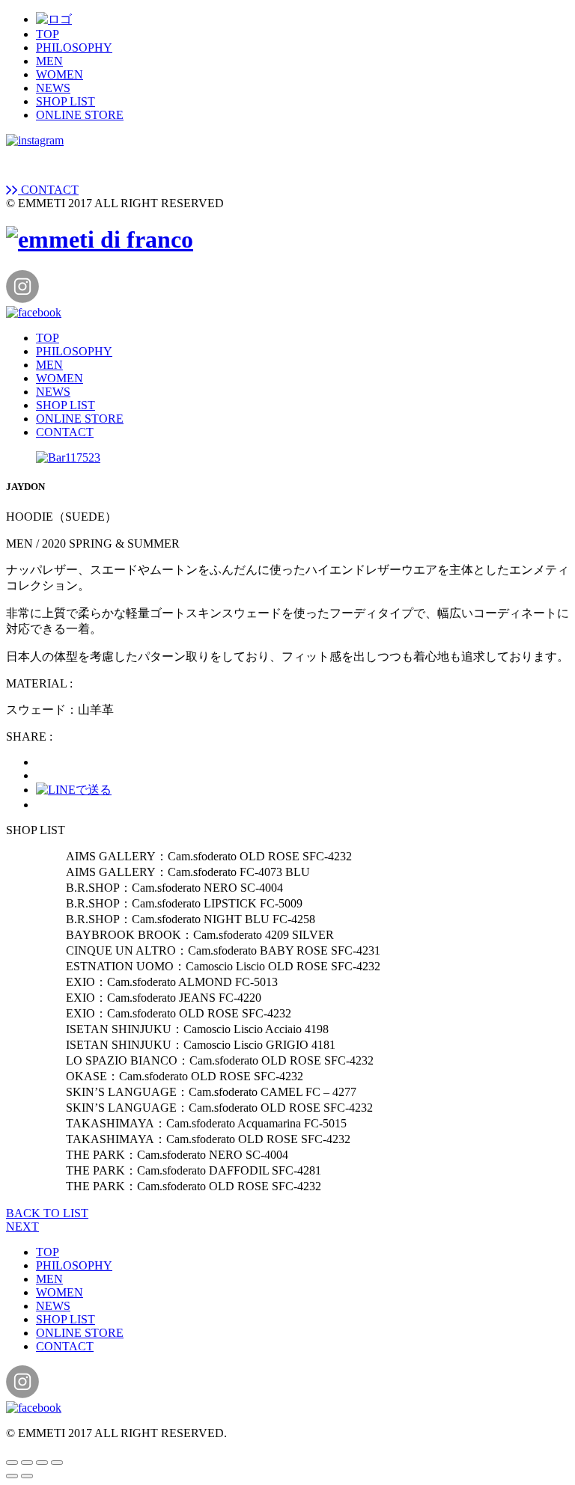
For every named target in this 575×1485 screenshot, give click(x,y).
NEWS (53, 88)
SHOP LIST (65, 101)
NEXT (22, 1226)
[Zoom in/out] (57, 1462)
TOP (47, 34)
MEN (49, 61)
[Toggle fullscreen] (42, 1462)
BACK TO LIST (47, 1213)
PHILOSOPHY (74, 47)
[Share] (27, 1462)
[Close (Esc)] (12, 1462)
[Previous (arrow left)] (12, 1476)
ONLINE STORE (80, 114)
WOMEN (59, 74)
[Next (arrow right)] (27, 1476)
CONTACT (48, 189)
